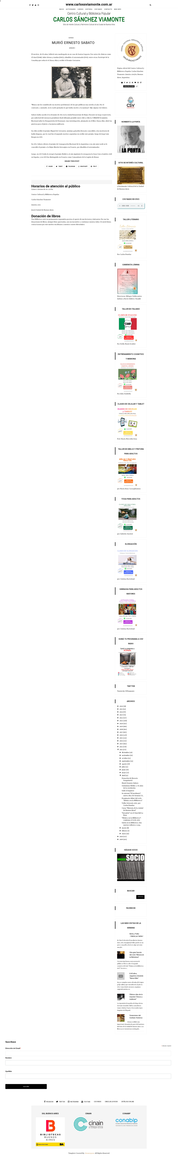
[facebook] (30, 5)
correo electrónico (77, 225)
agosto (124, 764)
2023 (121, 715)
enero (124, 834)
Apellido (8, 1071)
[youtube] (35, 5)
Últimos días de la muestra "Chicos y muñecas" (135, 996)
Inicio (61, 9)
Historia (88, 9)
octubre (125, 758)
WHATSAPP (83, 166)
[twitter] (33, 5)
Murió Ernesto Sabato (130, 783)
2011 (121, 750)
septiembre (126, 761)
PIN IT (95, 166)
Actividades (71, 9)
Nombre (8, 1058)
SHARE (50, 166)
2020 (121, 724)
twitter (62, 1102)
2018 (121, 729)
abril (123, 776)
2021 (121, 721)
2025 (121, 709)
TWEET (60, 166)
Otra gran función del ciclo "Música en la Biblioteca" (136, 954)
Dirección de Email (13, 1048)
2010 (121, 837)
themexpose (89, 1153)
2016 (121, 735)
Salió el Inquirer (128, 791)
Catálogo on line (127, 1101)
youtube (87, 1102)
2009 (121, 839)
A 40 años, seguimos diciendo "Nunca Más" (136, 976)
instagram (74, 1102)
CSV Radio (98, 9)
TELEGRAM (71, 166)
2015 (121, 738)
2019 (121, 726)
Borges (71, 38)
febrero (124, 831)
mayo (124, 773)
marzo (124, 828)
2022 (121, 718)
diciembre (125, 752)
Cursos (80, 9)
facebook (49, 1102)
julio (123, 767)
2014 (121, 741)
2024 (121, 712)
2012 (121, 747)
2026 (121, 706)
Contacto (108, 9)
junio (124, 770)
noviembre (126, 755)
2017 (121, 732)
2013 (121, 744)
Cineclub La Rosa (111, 1101)
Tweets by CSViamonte (125, 691)
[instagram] (38, 5)
